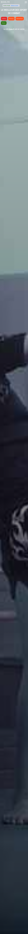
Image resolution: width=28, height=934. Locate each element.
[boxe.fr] (26, 2)
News (4, 23)
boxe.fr (5, 2)
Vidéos (4, 18)
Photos (11, 18)
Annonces (19, 18)
